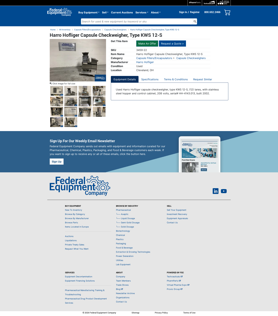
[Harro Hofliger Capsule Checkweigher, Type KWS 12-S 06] (56, 101)
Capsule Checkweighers (191, 58)
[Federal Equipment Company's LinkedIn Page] (215, 191)
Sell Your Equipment (176, 210)
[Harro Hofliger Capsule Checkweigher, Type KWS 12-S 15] (70, 122)
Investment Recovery (177, 214)
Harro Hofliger (145, 62)
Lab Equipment (123, 264)
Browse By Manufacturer (77, 218)
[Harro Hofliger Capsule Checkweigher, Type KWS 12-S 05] (99, 90)
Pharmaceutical (123, 210)
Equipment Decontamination (78, 276)
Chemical (120, 235)
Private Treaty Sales (74, 244)
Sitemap (135, 312)
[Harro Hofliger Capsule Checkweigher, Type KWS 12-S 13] (99, 111)
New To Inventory (73, 210)
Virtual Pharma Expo (177, 285)
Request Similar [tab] (202, 79)
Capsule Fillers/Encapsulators (154, 58)
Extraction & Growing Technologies (133, 252)
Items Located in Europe (77, 227)
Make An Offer (147, 43)
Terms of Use (189, 312)
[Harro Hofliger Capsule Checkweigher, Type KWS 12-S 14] (56, 122)
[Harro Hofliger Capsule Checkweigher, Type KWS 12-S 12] (85, 111)
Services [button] (140, 12)
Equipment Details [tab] (125, 79)
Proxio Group (174, 289)
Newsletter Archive (125, 293)
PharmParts (173, 281)
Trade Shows (122, 285)
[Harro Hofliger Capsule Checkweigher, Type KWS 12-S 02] (56, 90)
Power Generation (124, 256)
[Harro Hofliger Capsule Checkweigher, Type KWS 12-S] (78, 60)
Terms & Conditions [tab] (176, 79)
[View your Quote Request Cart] (227, 11)
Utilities (119, 260)
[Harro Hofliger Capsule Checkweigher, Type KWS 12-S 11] (70, 111)
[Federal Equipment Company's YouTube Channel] (224, 191)
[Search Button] (195, 21)
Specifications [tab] (149, 79)
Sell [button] (104, 12)
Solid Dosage (125, 227)
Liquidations (71, 240)
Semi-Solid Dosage (127, 222)
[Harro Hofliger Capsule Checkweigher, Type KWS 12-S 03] (70, 90)
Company (120, 276)
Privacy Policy (161, 312)
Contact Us (172, 222)
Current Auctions (122, 12)
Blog (118, 289)
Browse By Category (75, 214)
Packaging (121, 243)
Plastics (120, 239)
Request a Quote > (172, 43)
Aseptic (122, 214)
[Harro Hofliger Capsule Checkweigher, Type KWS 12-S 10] (56, 111)
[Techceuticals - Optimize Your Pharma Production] (209, 3)
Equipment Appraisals (177, 218)
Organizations (123, 297)
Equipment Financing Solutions (80, 281)
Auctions (69, 236)
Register (195, 12)
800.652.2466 (212, 12)
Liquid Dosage (125, 218)
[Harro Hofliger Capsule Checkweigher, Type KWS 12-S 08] (85, 101)
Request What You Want (76, 249)
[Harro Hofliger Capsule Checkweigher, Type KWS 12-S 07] (70, 101)
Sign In (183, 12)
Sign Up (56, 161)
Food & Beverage (124, 248)
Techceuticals (174, 276)
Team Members (123, 281)
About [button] (155, 12)
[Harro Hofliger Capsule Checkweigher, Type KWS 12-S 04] (85, 90)
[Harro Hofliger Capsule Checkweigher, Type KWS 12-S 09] (99, 101)
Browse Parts (71, 222)
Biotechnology (123, 231)
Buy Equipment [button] (87, 12)
